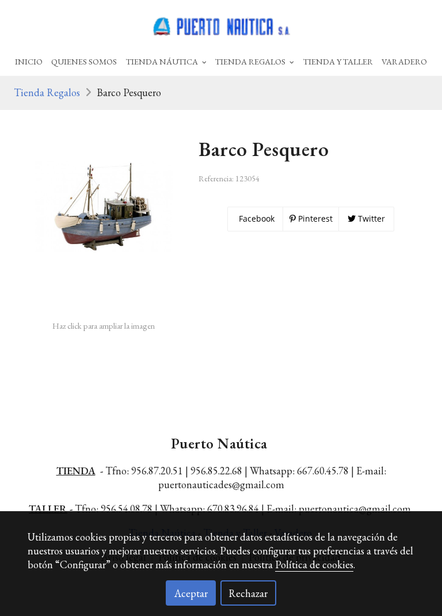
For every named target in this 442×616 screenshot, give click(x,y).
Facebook (256, 218)
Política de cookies (314, 564)
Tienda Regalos (47, 92)
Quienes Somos (84, 61)
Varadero (404, 61)
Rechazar (248, 593)
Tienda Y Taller (338, 61)
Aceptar (191, 593)
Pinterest (314, 218)
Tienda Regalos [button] (251, 61)
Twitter (370, 218)
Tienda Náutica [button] (163, 61)
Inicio (29, 61)
